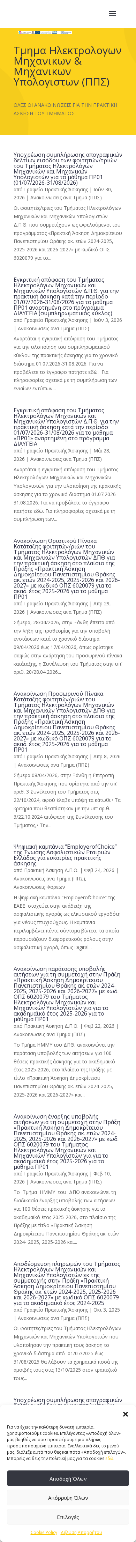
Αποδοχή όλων (68, 1478)
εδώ (109, 1458)
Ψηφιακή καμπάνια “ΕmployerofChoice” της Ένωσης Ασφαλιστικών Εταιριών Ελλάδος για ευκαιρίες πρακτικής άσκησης (65, 855)
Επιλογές (68, 1516)
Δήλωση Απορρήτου (81, 1532)
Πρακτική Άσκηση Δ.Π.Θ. (51, 870)
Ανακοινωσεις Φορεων (39, 887)
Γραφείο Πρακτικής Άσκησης (56, 189)
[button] (125, 1413)
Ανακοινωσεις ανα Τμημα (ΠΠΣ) (66, 197)
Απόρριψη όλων (68, 1497)
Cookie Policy (44, 1532)
